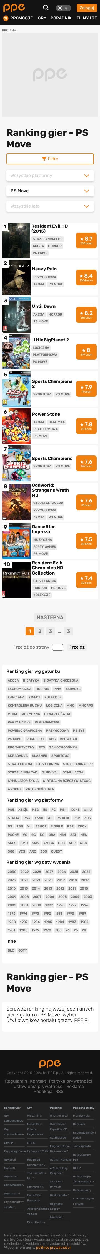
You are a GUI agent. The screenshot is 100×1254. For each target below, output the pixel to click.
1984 (60, 922)
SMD (24, 843)
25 (76, 930)
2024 (86, 872)
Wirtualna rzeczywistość (67, 781)
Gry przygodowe (15, 1151)
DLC (11, 950)
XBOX (82, 826)
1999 (49, 905)
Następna (50, 617)
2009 (12, 897)
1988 (12, 922)
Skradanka (18, 756)
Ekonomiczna (19, 689)
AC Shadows (58, 1137)
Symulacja (73, 772)
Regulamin (16, 1081)
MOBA (12, 714)
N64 (62, 835)
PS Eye (78, 731)
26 (68, 930)
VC (25, 835)
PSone (13, 835)
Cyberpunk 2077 (37, 1151)
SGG (11, 851)
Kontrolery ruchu (25, 706)
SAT (73, 835)
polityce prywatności (53, 1247)
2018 (73, 880)
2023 (12, 880)
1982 (84, 922)
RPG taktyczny (21, 747)
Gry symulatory (14, 1185)
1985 (48, 922)
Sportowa (60, 756)
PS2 (70, 826)
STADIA (13, 818)
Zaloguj (87, 7)
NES (84, 835)
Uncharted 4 (35, 1187)
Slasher (39, 756)
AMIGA (48, 843)
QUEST (56, 851)
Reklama (75, 1086)
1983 (72, 922)
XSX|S (23, 810)
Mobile (57, 826)
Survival (50, 772)
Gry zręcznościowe (14, 1132)
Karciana (16, 697)
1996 (84, 905)
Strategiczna (20, 764)
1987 (24, 922)
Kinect (34, 697)
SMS (35, 843)
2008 (24, 897)
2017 (85, 880)
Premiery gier (82, 1115)
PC (53, 810)
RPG (52, 739)
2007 (37, 897)
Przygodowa (57, 731)
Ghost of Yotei (59, 1115)
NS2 (35, 810)
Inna (57, 689)
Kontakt (38, 1081)
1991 (58, 913)
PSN (19, 826)
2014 (36, 888)
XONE (75, 810)
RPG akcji (68, 739)
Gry (42, 18)
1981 (11, 930)
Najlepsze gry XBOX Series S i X (83, 1179)
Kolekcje (52, 697)
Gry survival (12, 1193)
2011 (72, 888)
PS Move (15, 739)
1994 (23, 913)
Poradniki (61, 18)
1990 (70, 913)
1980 (23, 930)
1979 (35, 930)
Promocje (21, 18)
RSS (59, 1091)
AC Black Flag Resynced (59, 1171)
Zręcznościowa (40, 789)
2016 (12, 888)
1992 (47, 913)
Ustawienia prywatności (39, 1086)
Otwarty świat (57, 714)
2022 (24, 880)
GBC (61, 843)
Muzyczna (30, 714)
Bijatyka (31, 681)
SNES (12, 843)
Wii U (88, 810)
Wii (50, 818)
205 (58, 930)
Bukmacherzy (82, 1190)
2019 (61, 880)
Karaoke (73, 689)
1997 (72, 905)
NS (45, 810)
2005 (62, 897)
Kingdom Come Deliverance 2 (60, 1149)
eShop (41, 826)
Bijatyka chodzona (60, 681)
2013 (48, 888)
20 (84, 930)
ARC (32, 851)
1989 (82, 913)
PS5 (11, 810)
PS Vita (63, 818)
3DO (43, 851)
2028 (37, 872)
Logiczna (54, 706)
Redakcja (43, 1091)
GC (33, 835)
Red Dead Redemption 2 (36, 1162)
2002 (12, 905)
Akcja (13, 681)
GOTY (22, 950)
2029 (25, 872)
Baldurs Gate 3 (59, 1195)
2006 (50, 897)
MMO (70, 706)
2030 (12, 872)
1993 (35, 913)
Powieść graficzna (25, 731)
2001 (24, 905)
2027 (49, 872)
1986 (36, 922)
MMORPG (86, 706)
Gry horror (11, 1176)
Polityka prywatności (70, 1081)
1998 (61, 905)
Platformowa (47, 722)
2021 (36, 880)
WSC (83, 843)
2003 (88, 897)
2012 (60, 888)
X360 (38, 818)
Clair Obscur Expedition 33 (59, 1126)
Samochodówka (63, 747)
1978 (47, 930)
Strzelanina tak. (23, 772)
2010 (84, 888)
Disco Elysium (36, 1222)
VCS (22, 851)
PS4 (63, 810)
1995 (11, 913)
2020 (48, 880)
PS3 (27, 818)
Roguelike (35, 739)
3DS (87, 818)
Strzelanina (47, 764)
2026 (62, 872)
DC (42, 835)
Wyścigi (15, 789)
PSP (76, 818)
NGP (72, 843)
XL (29, 826)
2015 (24, 888)
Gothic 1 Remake (61, 1159)
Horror (42, 689)
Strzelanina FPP (78, 764)
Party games (19, 722)
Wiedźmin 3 (34, 1115)
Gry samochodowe (14, 1118)
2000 (36, 905)
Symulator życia (23, 781)
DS (10, 826)
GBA (52, 835)
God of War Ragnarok (34, 1198)
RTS (42, 747)
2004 (75, 897)
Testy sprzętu (82, 1146)
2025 (74, 872)
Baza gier (79, 1124)
